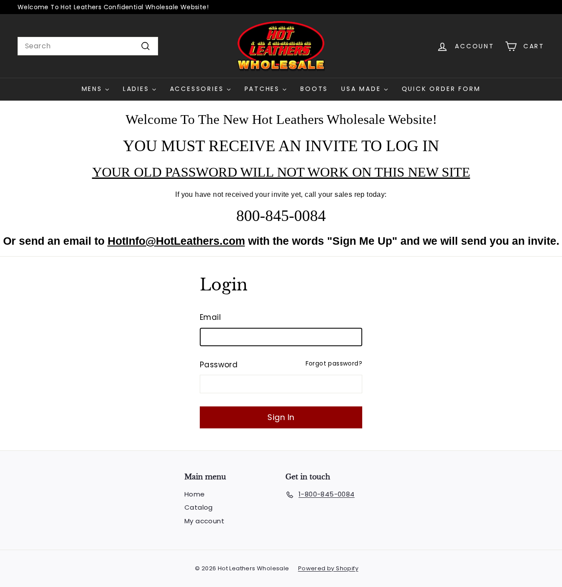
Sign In (280, 417)
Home (194, 494)
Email (210, 317)
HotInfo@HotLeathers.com (176, 241)
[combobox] (88, 46)
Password (219, 364)
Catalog (198, 507)
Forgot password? (334, 363)
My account (204, 520)
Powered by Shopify (328, 568)
